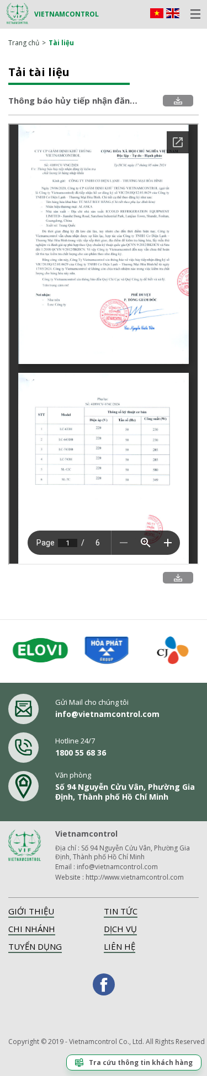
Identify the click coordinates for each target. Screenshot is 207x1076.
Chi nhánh (31, 928)
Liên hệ (119, 946)
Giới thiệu (31, 911)
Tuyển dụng (35, 946)
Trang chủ (23, 42)
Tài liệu (61, 42)
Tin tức (120, 911)
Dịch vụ (120, 928)
